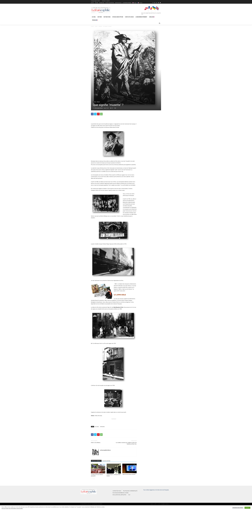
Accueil (92, 26)
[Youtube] (160, 3)
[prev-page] (92, 478)
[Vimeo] (158, 3)
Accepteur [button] (247, 507)
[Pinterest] (98, 114)
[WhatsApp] (101, 114)
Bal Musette (102, 426)
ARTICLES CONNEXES (96, 460)
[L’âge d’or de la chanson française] (129, 468)
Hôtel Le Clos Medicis (95, 442)
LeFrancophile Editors (98, 108)
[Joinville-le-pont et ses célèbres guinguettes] (98, 469)
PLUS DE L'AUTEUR (106, 460)
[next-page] (94, 478)
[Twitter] (156, 3)
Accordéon (97, 426)
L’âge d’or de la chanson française (128, 474)
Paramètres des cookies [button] (238, 507)
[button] (159, 23)
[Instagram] (155, 3)
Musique (100, 26)
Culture (96, 26)
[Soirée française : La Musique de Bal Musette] (114, 469)
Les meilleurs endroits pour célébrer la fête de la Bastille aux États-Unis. (126, 443)
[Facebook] (153, 3)
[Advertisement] (113, 120)
